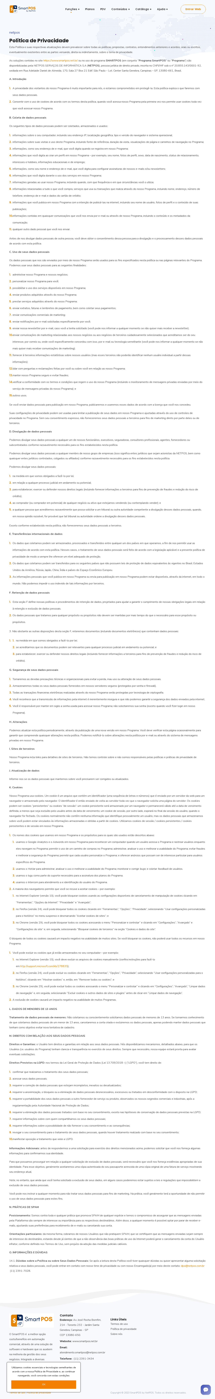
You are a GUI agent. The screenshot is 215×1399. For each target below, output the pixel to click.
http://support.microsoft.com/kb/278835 (44, 966)
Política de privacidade (39, 1392)
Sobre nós (116, 1334)
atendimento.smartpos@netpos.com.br (82, 1352)
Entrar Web (193, 9)
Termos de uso (119, 1324)
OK (43, 1384)
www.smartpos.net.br (85, 1341)
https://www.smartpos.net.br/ (60, 60)
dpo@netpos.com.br (192, 1266)
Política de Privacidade (46, 1371)
